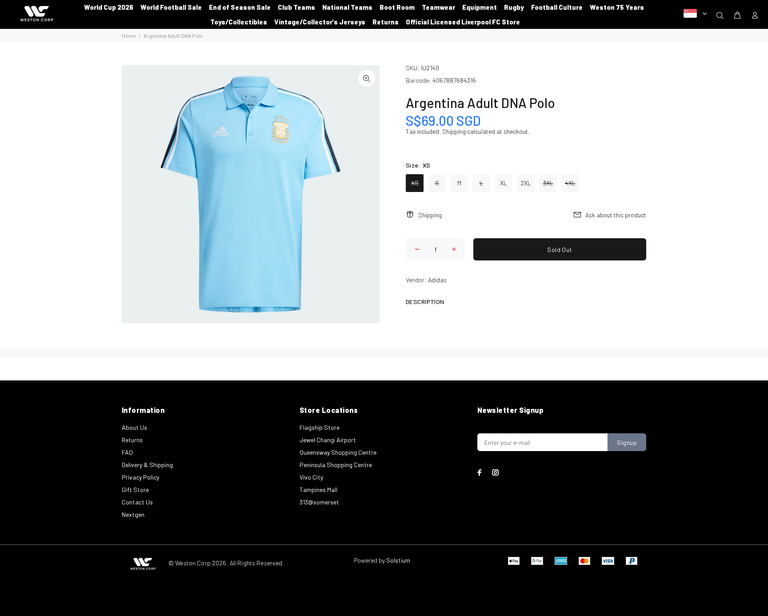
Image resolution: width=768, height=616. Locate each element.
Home (129, 35)
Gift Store (135, 489)
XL (503, 183)
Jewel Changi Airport (328, 440)
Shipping (454, 131)
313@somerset (319, 502)
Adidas (437, 280)
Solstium (398, 560)
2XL (525, 183)
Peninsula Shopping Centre (336, 464)
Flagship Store (320, 427)
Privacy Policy (140, 477)
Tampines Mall (318, 489)
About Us (134, 427)
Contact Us (137, 502)
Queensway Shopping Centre (338, 452)
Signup (627, 442)
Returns (132, 440)
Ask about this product (615, 215)
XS (415, 183)
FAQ (127, 452)
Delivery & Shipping (147, 464)
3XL (548, 183)
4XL (570, 183)
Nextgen (133, 514)
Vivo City (311, 477)
